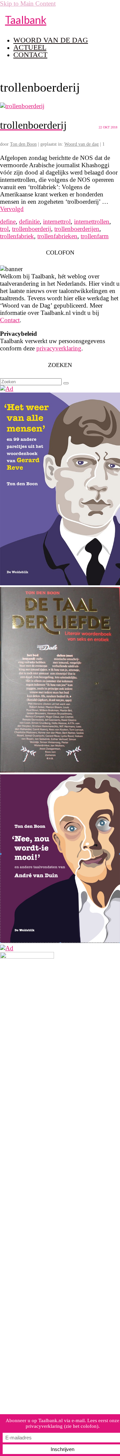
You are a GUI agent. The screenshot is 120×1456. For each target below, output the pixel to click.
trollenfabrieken (57, 236)
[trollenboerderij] (22, 106)
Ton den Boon (23, 144)
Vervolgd (12, 208)
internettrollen (91, 221)
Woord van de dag (81, 144)
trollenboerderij (31, 228)
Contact (10, 320)
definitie (29, 221)
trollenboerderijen (76, 228)
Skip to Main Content (28, 3)
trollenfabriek (17, 236)
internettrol (57, 221)
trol (4, 228)
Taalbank (25, 19)
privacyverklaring (58, 348)
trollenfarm (95, 236)
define (8, 221)
